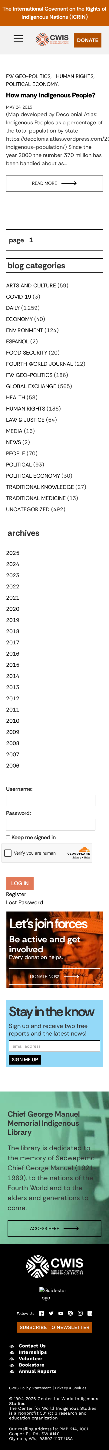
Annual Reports (38, 1371)
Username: (19, 789)
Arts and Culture (31, 285)
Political (19, 464)
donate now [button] (44, 977)
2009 (12, 732)
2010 (12, 721)
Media (14, 431)
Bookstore (31, 1365)
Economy (19, 319)
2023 (12, 575)
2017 (12, 642)
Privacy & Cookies (70, 1388)
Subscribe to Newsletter (55, 1327)
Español (17, 341)
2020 (12, 609)
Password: (18, 813)
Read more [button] (44, 183)
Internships (33, 1352)
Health (15, 397)
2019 (12, 620)
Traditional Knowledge (40, 487)
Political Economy (32, 84)
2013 (12, 687)
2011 (12, 709)
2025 (12, 553)
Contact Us (32, 1346)
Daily (13, 308)
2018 (12, 631)
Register (16, 894)
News (13, 442)
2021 (12, 597)
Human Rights (75, 76)
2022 (12, 586)
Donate (87, 40)
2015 (12, 665)
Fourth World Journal (39, 364)
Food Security (26, 352)
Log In (20, 883)
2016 (12, 653)
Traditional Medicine (36, 498)
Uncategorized (28, 509)
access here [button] (44, 1228)
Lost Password (24, 902)
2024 (12, 564)
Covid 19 (18, 296)
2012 (12, 698)
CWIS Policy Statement (30, 1388)
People (15, 453)
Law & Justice (25, 420)
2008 (12, 743)
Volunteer (30, 1358)
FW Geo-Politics (28, 76)
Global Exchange (31, 386)
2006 (12, 765)
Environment (24, 330)
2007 (12, 754)
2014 (12, 676)
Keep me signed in (34, 837)
